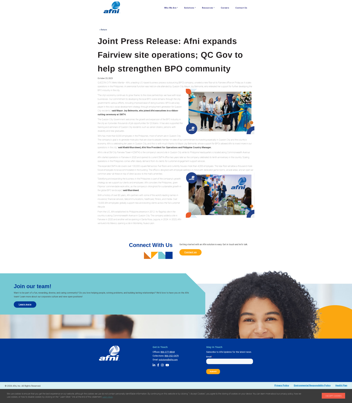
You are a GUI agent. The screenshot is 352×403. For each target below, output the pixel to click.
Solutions (189, 8)
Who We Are (170, 8)
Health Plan (341, 385)
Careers (225, 8)
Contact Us (241, 8)
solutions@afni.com (168, 359)
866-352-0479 (172, 356)
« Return (103, 30)
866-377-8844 (168, 352)
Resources (207, 8)
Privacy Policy (281, 385)
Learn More (107, 397)
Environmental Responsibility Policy (312, 385)
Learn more (25, 304)
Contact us (190, 252)
